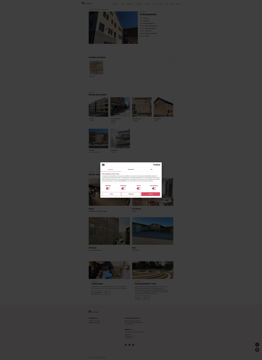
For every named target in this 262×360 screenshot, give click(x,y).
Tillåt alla (151, 194)
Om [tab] (151, 169)
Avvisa (111, 194)
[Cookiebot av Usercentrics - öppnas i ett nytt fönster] (154, 165)
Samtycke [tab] (110, 169)
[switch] (123, 188)
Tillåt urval (131, 194)
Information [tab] (131, 169)
